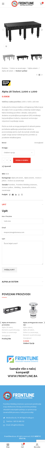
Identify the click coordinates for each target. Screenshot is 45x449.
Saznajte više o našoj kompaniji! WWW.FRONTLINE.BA (22, 372)
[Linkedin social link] (15, 194)
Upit (3, 239)
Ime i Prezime (7, 216)
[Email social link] (12, 194)
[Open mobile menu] (3, 3)
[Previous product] (37, 75)
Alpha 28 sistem (8, 71)
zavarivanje (6, 190)
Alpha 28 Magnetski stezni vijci (33, 323)
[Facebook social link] (9, 194)
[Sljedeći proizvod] (42, 75)
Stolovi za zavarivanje (18, 68)
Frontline (11, 184)
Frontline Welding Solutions (26, 184)
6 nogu (4, 148)
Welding (17, 187)
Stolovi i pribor (21, 71)
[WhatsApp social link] (18, 194)
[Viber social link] (22, 194)
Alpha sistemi (33, 68)
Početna (5, 68)
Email (4, 227)
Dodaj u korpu (22, 160)
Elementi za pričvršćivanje (11, 330)
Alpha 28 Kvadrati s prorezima (9, 323)
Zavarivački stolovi (29, 187)
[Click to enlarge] (6, 46)
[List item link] (22, 421)
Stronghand (6, 336)
